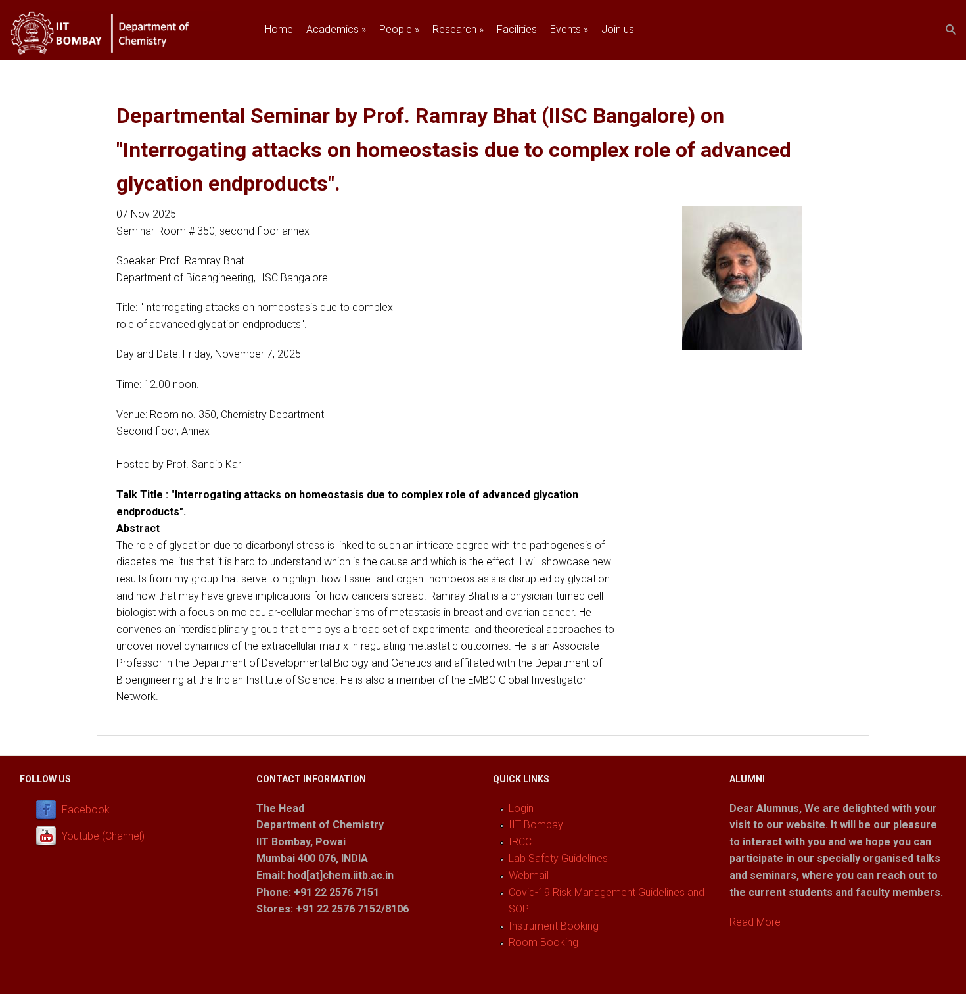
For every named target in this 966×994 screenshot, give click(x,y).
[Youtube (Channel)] (48, 836)
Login (521, 808)
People (399, 29)
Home (279, 29)
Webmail (529, 875)
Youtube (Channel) (103, 836)
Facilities (517, 29)
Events (569, 29)
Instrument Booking (554, 926)
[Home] (115, 51)
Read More (755, 922)
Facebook (86, 809)
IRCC (520, 842)
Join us (617, 29)
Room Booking (543, 942)
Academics (336, 29)
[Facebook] (48, 809)
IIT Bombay (536, 824)
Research (458, 29)
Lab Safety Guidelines (558, 858)
